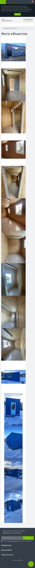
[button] (15, 2)
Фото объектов (12, 28)
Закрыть (17, 14)
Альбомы (5, 28)
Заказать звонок (29, 21)
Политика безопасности (14, 541)
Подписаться (28, 538)
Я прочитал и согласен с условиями (17, 541)
